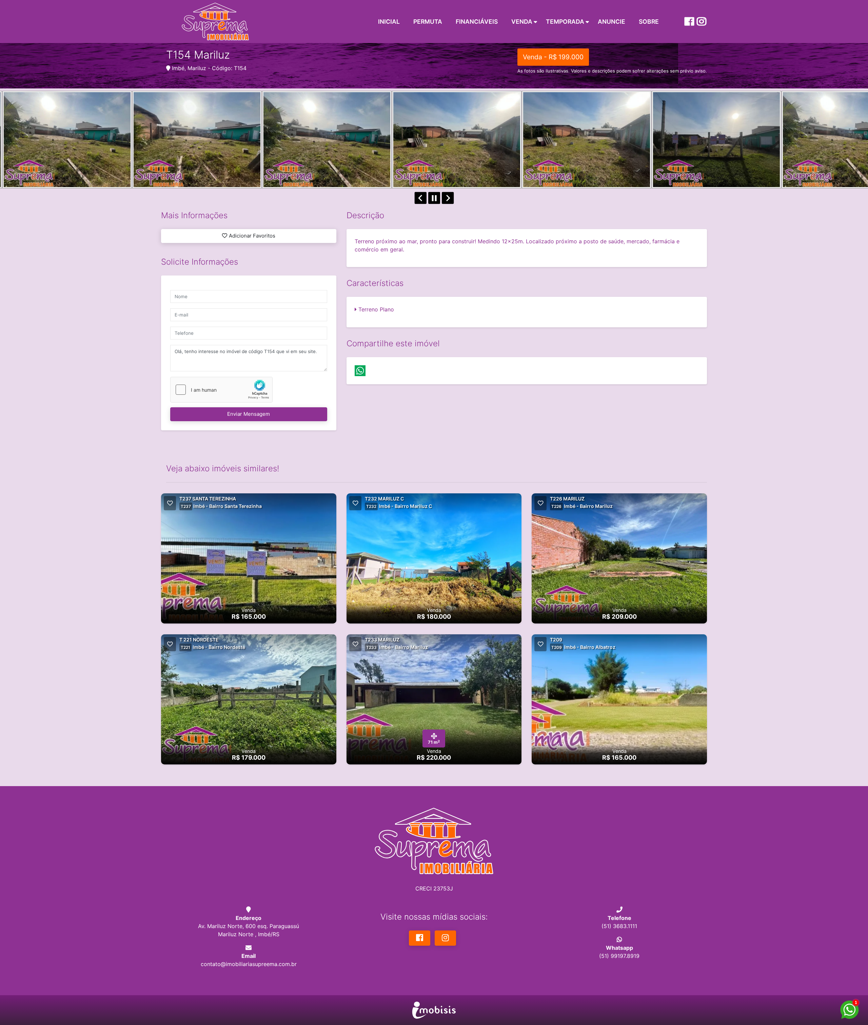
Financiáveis (477, 21)
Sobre (649, 21)
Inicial (389, 21)
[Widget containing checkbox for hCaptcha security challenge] (221, 390)
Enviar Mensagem (248, 414)
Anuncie (611, 21)
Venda (521, 21)
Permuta (427, 21)
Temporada (565, 21)
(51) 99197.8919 (619, 955)
